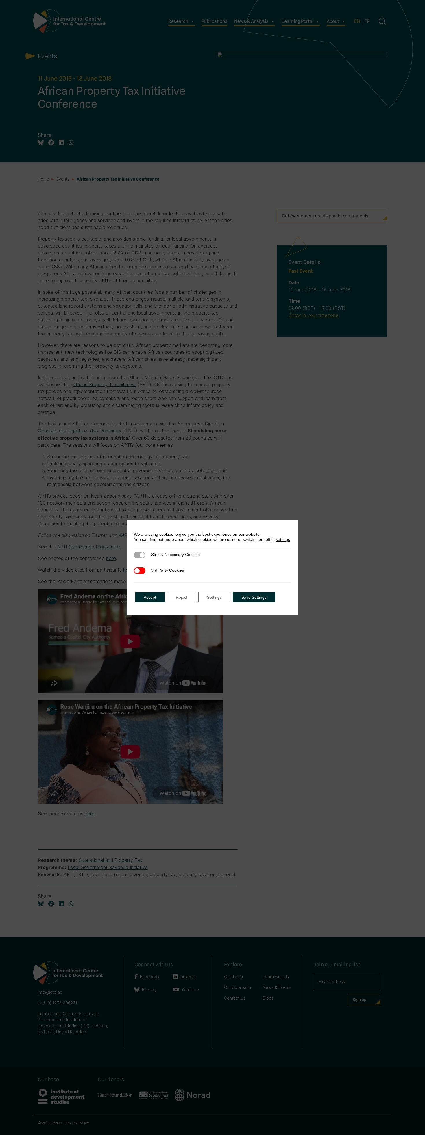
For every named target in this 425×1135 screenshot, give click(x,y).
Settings (214, 597)
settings (283, 539)
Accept (150, 597)
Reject (181, 597)
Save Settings (254, 597)
